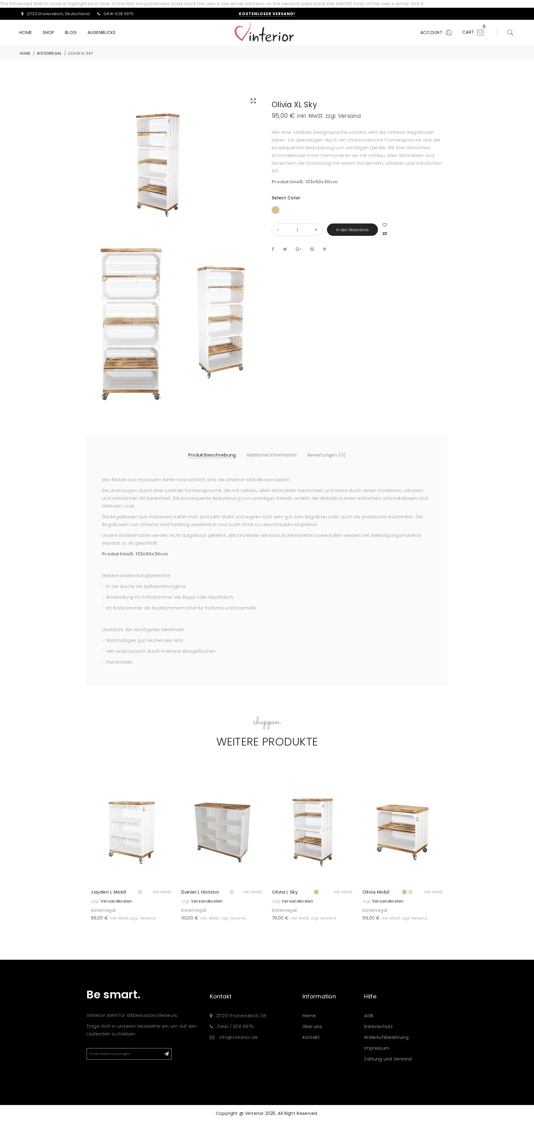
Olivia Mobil (375, 892)
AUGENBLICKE (101, 32)
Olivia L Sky (285, 892)
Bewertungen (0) (326, 455)
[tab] (212, 455)
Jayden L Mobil (108, 892)
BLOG (71, 32)
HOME (25, 32)
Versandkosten (116, 901)
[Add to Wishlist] (165, 790)
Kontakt (311, 1037)
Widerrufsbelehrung (386, 1037)
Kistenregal (103, 910)
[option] (131, 852)
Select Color (286, 198)
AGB (368, 1016)
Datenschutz (378, 1026)
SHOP (48, 32)
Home (309, 1016)
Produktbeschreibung (212, 455)
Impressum (376, 1048)
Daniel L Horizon (200, 892)
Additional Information (272, 455)
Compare (386, 232)
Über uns (312, 1026)
